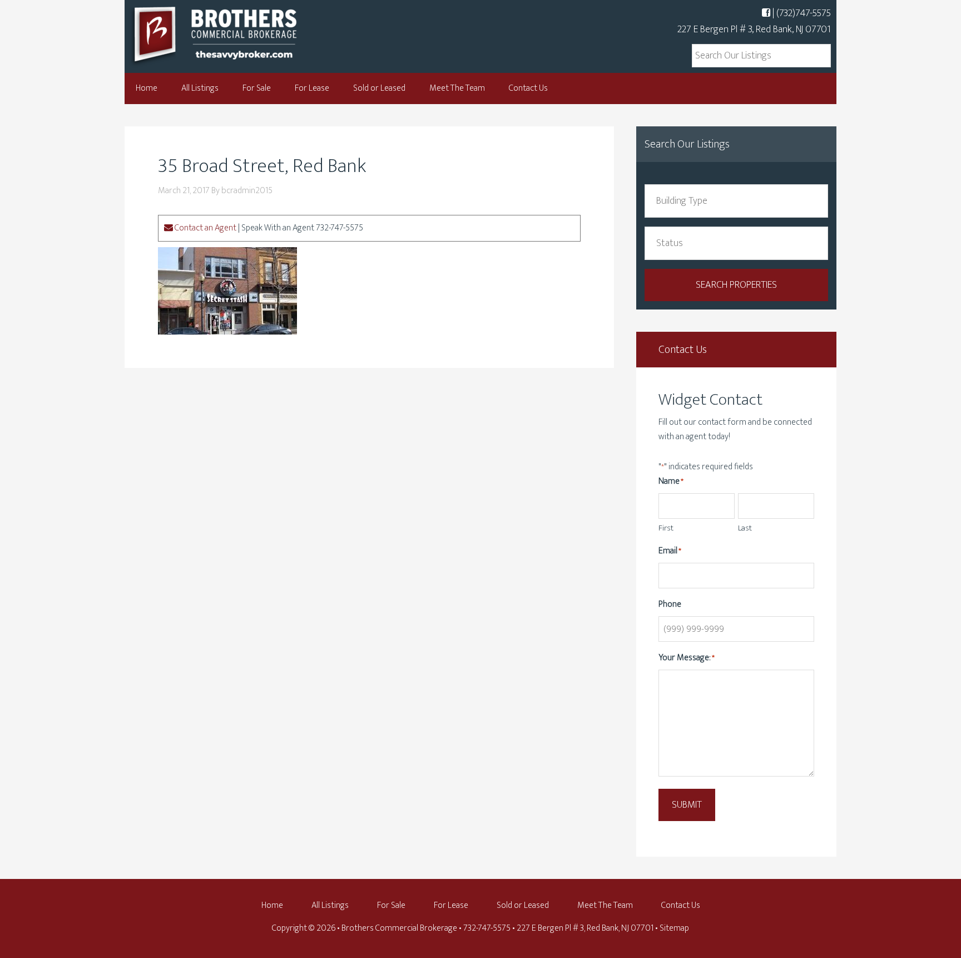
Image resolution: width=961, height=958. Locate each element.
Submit (687, 805)
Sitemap (674, 928)
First (665, 528)
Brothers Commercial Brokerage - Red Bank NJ (236, 35)
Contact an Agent (204, 227)
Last (745, 528)
